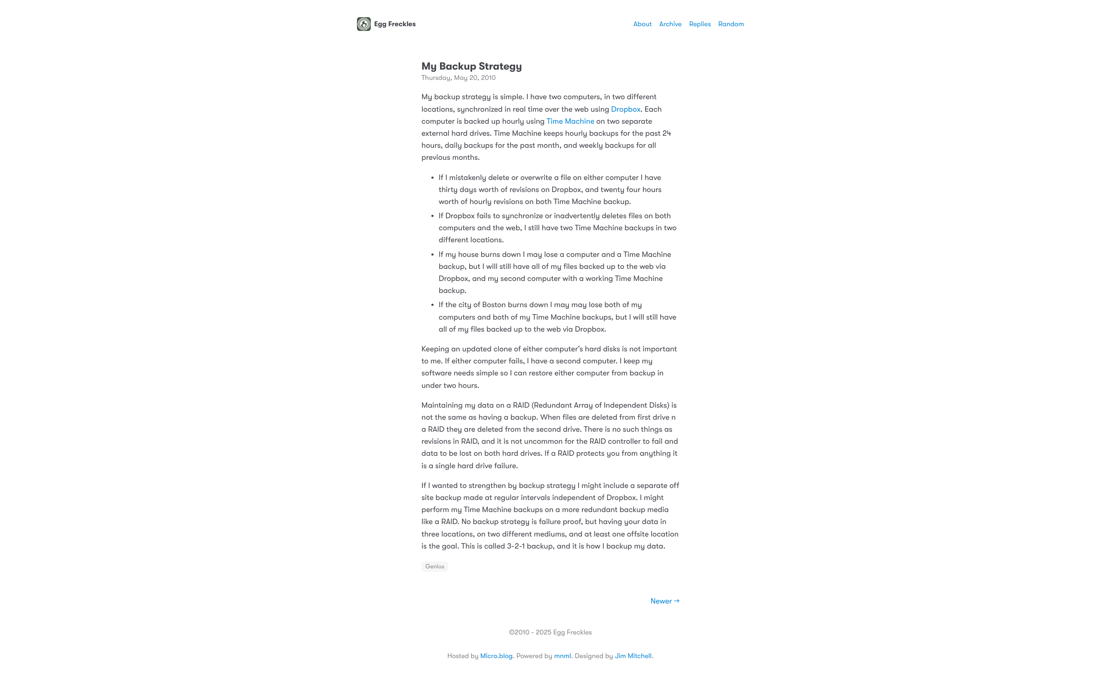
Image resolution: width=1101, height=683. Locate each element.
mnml (562, 656)
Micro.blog (496, 656)
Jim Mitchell (633, 656)
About (643, 24)
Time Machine (570, 121)
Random (731, 24)
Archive (670, 24)
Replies (699, 24)
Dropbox (625, 109)
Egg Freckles (395, 24)
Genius (434, 566)
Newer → (665, 601)
